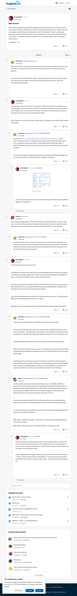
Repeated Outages (20, 545)
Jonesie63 (23, 505)
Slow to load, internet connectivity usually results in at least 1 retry (35, 537)
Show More (21, 211)
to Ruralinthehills (45, 133)
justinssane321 (27, 562)
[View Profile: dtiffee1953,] (10, 539)
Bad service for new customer (21, 497)
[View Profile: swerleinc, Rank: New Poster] (13, 217)
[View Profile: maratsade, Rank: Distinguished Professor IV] (13, 62)
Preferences (18, 590)
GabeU (20, 378)
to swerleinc (43, 237)
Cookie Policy (10, 584)
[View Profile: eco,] (10, 546)
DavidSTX (23, 523)
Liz (21, 511)
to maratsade (38, 168)
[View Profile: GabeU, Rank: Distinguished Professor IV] (15, 379)
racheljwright (27, 570)
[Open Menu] (69, 8)
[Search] (57, 3)
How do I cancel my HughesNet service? (24, 509)
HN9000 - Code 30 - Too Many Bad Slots (24, 521)
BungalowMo (24, 517)
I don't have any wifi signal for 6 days (25, 567)
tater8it (24, 555)
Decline (30, 590)
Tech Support (12, 8)
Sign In (68, 3)
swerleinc (18, 216)
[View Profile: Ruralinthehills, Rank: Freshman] (11, 18)
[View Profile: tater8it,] (10, 554)
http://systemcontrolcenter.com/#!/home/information (39, 139)
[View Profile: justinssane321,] (10, 561)
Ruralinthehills (18, 17)
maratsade (18, 61)
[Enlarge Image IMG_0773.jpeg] (42, 180)
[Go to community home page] (14, 3)
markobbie (23, 499)
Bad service (15, 503)
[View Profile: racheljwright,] (10, 568)
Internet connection (20, 552)
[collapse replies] (7, 61)
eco (23, 547)
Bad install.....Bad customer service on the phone (27, 515)
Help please (17, 560)
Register (61, 3)
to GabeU (37, 436)
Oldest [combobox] (68, 55)
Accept (39, 590)
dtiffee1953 (25, 540)
